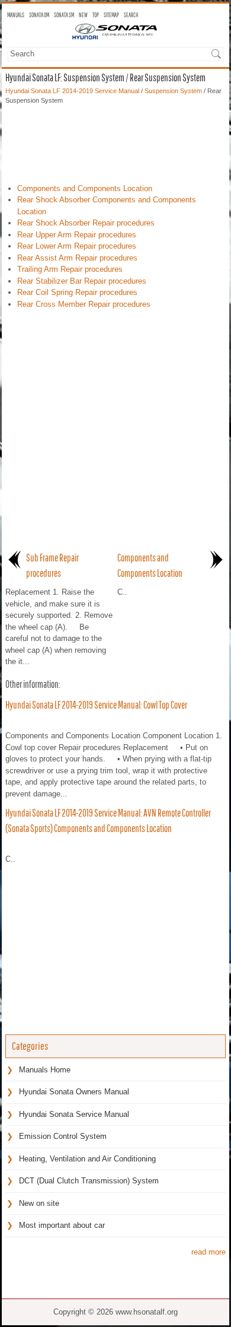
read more (208, 1251)
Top (95, 14)
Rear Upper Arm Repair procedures (76, 234)
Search (131, 14)
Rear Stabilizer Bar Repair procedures (81, 281)
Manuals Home (44, 1069)
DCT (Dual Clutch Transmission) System (89, 1180)
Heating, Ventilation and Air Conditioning (87, 1158)
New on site (39, 1203)
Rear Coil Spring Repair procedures (77, 292)
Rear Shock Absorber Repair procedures (86, 222)
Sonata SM (64, 14)
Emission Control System (63, 1136)
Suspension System (173, 90)
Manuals (15, 14)
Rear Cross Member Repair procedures (83, 304)
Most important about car (62, 1225)
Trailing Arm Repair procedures (70, 269)
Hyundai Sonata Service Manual (74, 1114)
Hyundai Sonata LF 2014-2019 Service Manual (72, 90)
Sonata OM (39, 14)
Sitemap (111, 14)
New (83, 14)
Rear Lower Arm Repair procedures (76, 246)
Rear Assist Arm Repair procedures (77, 257)
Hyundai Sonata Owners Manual (74, 1091)
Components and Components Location (84, 188)
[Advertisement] (115, 141)
